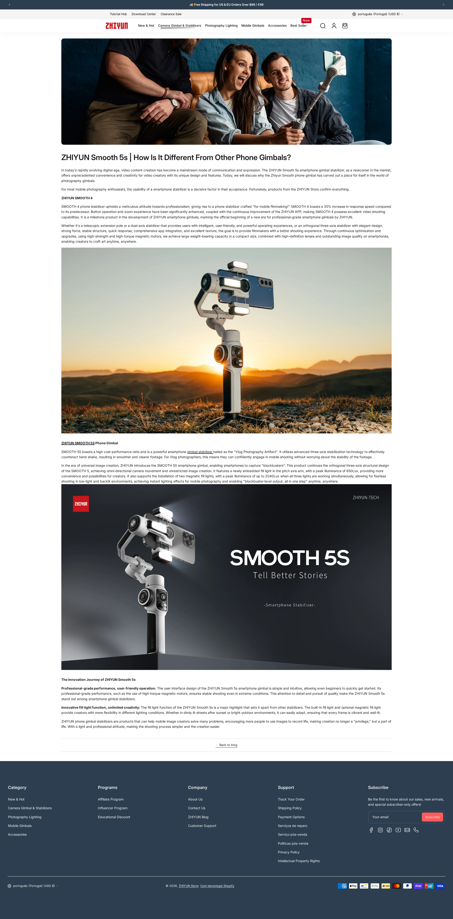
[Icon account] (334, 26)
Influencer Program (112, 808)
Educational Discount (114, 817)
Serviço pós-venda (292, 834)
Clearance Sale (171, 14)
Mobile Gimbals (20, 826)
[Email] (407, 830)
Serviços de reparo (292, 826)
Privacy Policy (289, 852)
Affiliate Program (111, 799)
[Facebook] (371, 830)
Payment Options (291, 817)
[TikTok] (389, 830)
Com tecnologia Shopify (217, 886)
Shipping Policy (290, 808)
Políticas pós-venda (293, 843)
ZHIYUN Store (188, 886)
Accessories (17, 834)
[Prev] (9, 5)
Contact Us (196, 808)
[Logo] (117, 25)
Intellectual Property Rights (299, 861)
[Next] (443, 5)
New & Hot (16, 799)
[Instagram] (380, 830)
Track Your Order (291, 799)
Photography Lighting (25, 817)
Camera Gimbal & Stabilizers (30, 808)
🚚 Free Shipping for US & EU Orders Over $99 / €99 (226, 4)
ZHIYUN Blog (198, 817)
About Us (195, 799)
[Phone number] (416, 830)
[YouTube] (398, 830)
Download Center (144, 14)
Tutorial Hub (118, 14)
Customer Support (202, 826)
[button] (377, 14)
